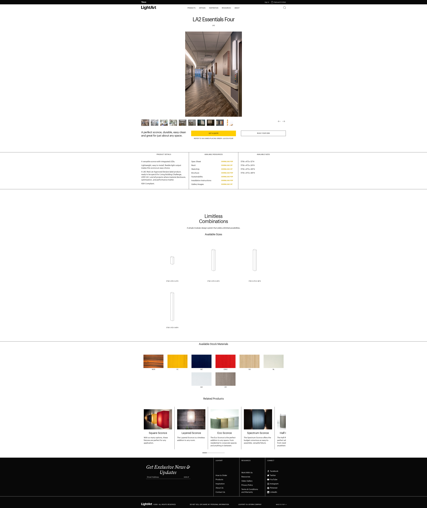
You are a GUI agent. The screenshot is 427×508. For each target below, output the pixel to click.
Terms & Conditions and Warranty (249, 490)
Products (219, 479)
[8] (211, 122)
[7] (201, 122)
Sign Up (186, 477)
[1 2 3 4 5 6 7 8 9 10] (208, 122)
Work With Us (247, 473)
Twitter (273, 475)
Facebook (274, 471)
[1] (145, 122)
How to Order (221, 475)
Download (227, 161)
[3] (164, 122)
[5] (183, 122)
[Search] (284, 8)
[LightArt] (148, 8)
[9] (220, 122)
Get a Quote (214, 133)
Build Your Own (263, 133)
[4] (173, 122)
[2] (155, 122)
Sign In (267, 2)
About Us (219, 488)
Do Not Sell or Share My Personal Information (209, 504)
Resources (245, 477)
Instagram (274, 484)
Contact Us (220, 492)
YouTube (273, 479)
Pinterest (273, 488)
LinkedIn (273, 492)
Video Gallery (246, 481)
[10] (229, 122)
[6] (192, 122)
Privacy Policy (247, 485)
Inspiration (220, 484)
